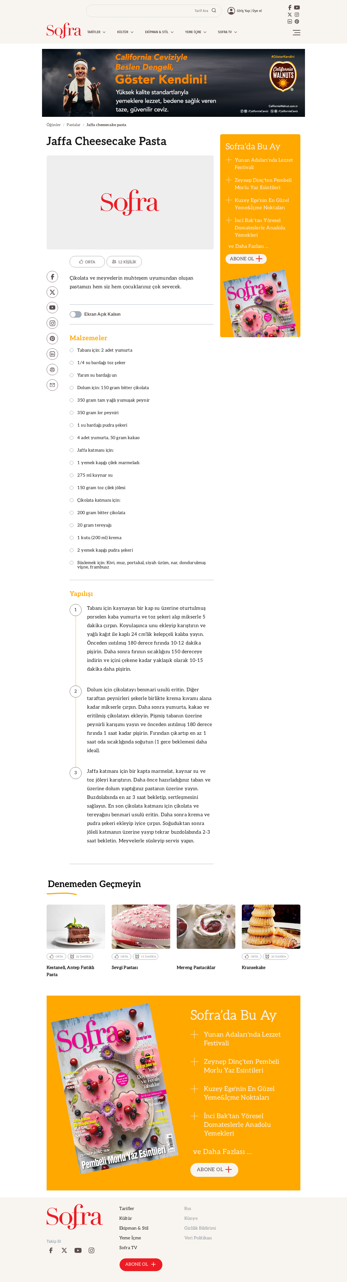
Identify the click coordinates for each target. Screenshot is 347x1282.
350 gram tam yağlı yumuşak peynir (113, 400)
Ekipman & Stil (133, 1228)
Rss (187, 1208)
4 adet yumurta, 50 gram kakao (108, 438)
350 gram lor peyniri (98, 413)
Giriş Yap (243, 10)
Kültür (125, 1218)
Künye (191, 1218)
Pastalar (74, 125)
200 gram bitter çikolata (101, 513)
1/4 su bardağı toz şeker (101, 363)
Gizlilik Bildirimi (200, 1228)
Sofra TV (128, 1247)
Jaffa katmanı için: (95, 450)
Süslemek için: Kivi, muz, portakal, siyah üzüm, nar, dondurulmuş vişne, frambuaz (141, 565)
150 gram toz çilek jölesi (101, 488)
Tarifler (126, 1208)
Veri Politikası (198, 1238)
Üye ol (257, 10)
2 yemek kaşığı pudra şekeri (105, 550)
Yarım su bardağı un (97, 375)
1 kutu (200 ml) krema (99, 538)
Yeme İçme (130, 1238)
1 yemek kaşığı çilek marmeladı (108, 463)
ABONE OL (242, 259)
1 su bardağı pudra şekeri (102, 425)
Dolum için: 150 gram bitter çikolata (113, 388)
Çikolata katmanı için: (98, 500)
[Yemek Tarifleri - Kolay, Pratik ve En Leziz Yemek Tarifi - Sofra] (64, 30)
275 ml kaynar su (95, 475)
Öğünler (54, 125)
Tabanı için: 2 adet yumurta (104, 350)
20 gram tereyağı (94, 525)
